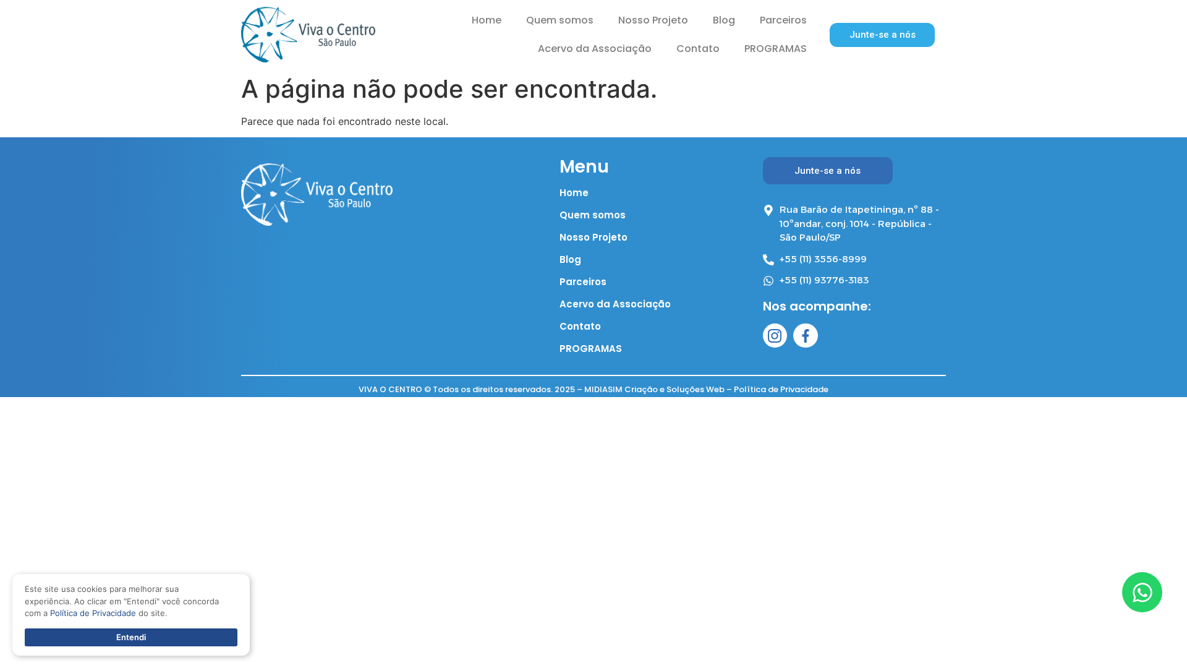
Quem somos (560, 20)
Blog (724, 20)
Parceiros (783, 20)
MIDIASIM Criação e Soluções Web (654, 389)
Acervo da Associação (595, 48)
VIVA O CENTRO (390, 389)
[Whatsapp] (1142, 592)
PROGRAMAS (775, 48)
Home (486, 20)
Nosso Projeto (653, 20)
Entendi (131, 637)
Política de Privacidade (781, 389)
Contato (698, 48)
